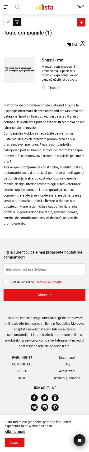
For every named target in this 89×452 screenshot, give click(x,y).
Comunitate (22, 364)
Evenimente (22, 358)
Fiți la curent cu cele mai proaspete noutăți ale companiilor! (43, 254)
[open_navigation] (6, 7)
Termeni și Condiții (66, 378)
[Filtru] (17, 22)
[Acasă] (44, 7)
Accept (14, 442)
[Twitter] (46, 397)
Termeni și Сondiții (48, 282)
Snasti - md (52, 59)
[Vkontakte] (36, 407)
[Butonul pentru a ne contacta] (79, 440)
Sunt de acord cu (22, 282)
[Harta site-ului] (8, 22)
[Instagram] (46, 407)
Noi (74, 44)
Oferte (22, 371)
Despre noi (67, 358)
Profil (81, 7)
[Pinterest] (57, 407)
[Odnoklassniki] (57, 397)
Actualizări (67, 371)
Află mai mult (15, 432)
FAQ (67, 364)
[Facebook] (36, 397)
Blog (22, 378)
